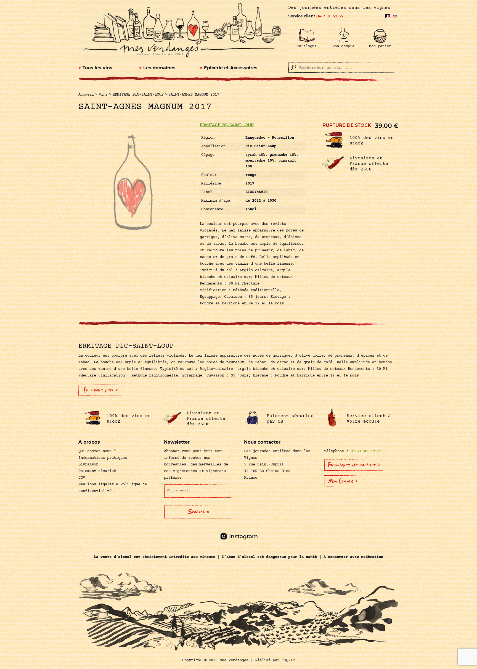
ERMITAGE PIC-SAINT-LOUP (227, 124)
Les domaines (159, 67)
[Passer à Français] (388, 16)
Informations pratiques (102, 458)
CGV (81, 478)
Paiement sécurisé (97, 471)
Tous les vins (97, 67)
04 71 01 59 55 (329, 16)
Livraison (88, 464)
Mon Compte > (343, 481)
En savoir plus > (101, 390)
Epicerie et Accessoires (231, 67)
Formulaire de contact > (354, 464)
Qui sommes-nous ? (97, 451)
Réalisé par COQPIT (275, 660)
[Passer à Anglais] (395, 16)
